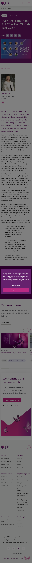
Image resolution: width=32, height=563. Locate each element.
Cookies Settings (16, 285)
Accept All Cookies (16, 290)
